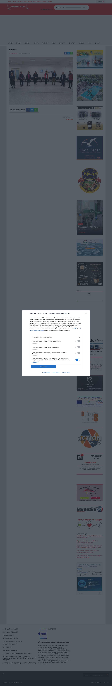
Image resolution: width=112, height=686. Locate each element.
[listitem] (56, 337)
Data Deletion (46, 372)
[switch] (77, 341)
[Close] (86, 313)
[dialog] (56, 343)
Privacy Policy (66, 372)
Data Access (56, 372)
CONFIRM (43, 366)
